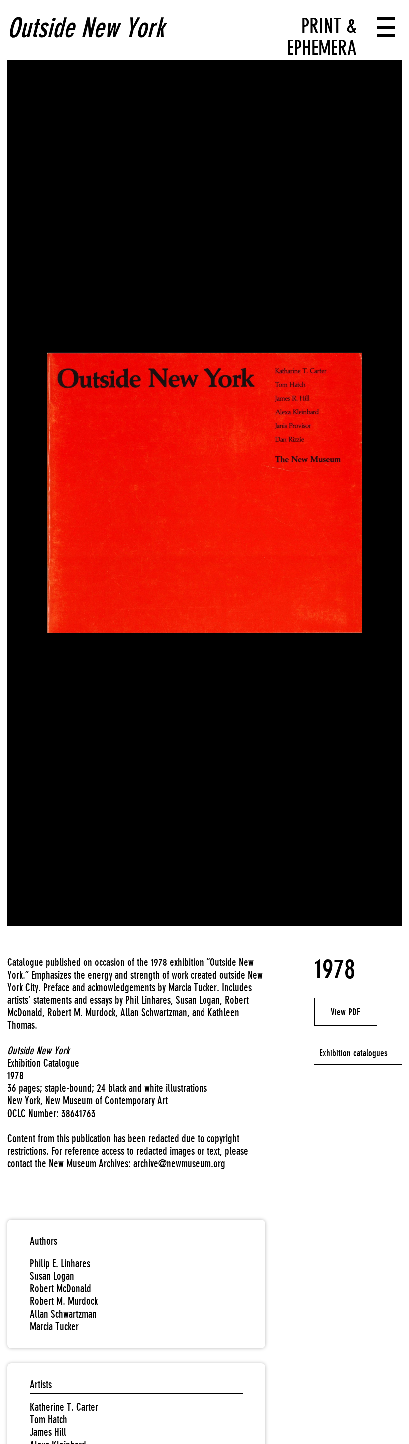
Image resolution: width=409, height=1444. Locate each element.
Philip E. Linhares (60, 1263)
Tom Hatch (48, 1419)
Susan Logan (52, 1276)
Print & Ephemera (322, 36)
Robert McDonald (60, 1288)
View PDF (345, 1011)
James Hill (48, 1432)
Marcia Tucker (54, 1326)
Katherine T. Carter (64, 1407)
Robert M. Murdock (64, 1301)
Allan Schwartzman (63, 1314)
